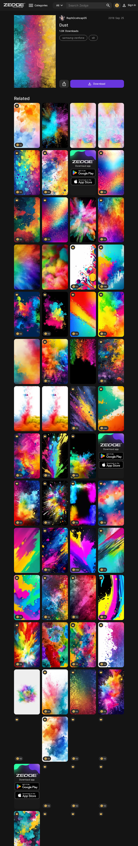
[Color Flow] (27, 408)
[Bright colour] (83, 361)
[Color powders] (83, 219)
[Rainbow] (27, 267)
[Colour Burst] (55, 644)
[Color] (83, 125)
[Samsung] (55, 125)
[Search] (108, 5)
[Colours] (27, 691)
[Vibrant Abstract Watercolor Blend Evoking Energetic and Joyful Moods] (27, 361)
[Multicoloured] (55, 267)
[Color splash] (111, 125)
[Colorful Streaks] (27, 550)
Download (99, 83)
